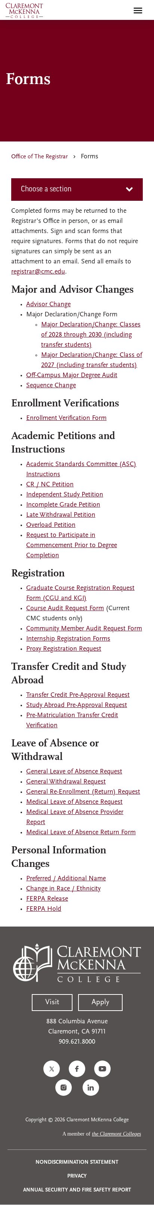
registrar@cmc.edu (38, 272)
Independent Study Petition (64, 495)
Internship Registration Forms (68, 639)
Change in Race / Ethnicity (63, 889)
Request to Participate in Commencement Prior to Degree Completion (71, 545)
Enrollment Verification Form (66, 418)
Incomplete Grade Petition (63, 505)
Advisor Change (48, 304)
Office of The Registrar (39, 157)
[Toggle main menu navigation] (137, 10)
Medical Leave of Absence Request (74, 802)
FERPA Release (47, 899)
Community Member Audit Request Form (84, 629)
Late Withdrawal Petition (60, 515)
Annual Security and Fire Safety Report (77, 1190)
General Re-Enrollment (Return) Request (83, 792)
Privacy (77, 1176)
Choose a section (46, 189)
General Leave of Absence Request (74, 772)
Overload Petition (51, 525)
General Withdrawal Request (66, 782)
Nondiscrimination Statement (77, 1162)
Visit (52, 1002)
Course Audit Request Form (65, 608)
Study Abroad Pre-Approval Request (76, 705)
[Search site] (121, 10)
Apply (100, 1002)
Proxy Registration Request (63, 649)
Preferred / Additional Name (66, 879)
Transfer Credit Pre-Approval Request (78, 695)
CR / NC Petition (50, 484)
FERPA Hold (43, 909)
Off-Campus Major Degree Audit (71, 375)
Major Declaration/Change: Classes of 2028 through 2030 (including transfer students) (91, 335)
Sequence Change (51, 385)
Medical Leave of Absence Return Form (81, 832)
